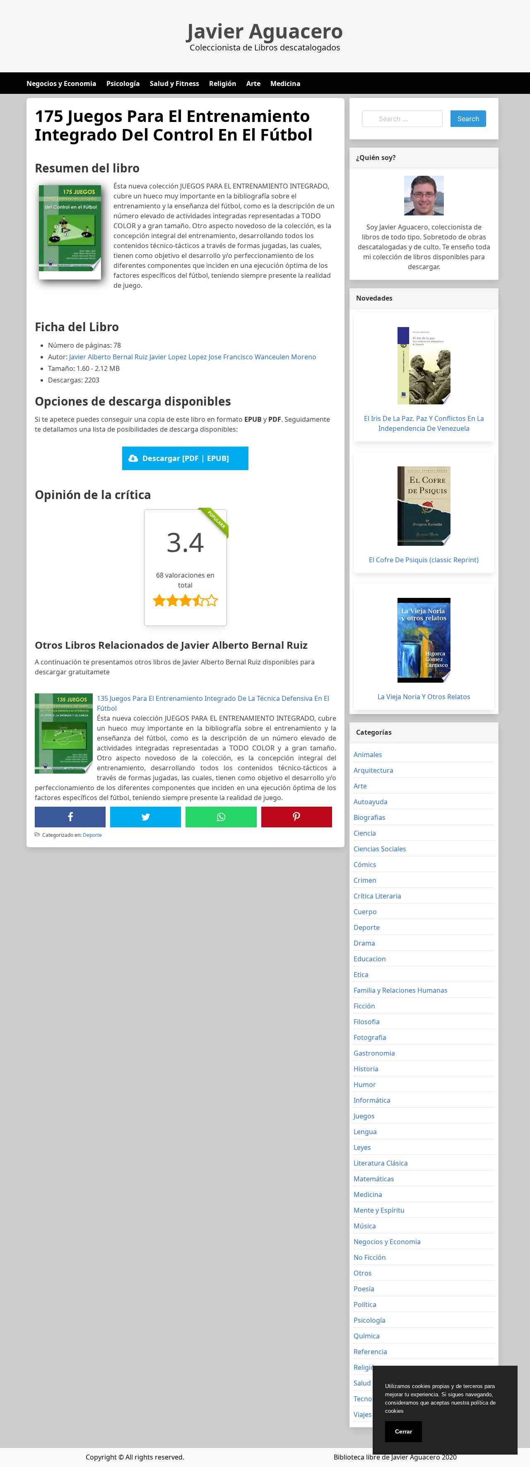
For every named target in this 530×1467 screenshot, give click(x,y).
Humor (365, 1084)
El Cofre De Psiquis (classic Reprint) (424, 559)
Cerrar (403, 1431)
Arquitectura (373, 770)
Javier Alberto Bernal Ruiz (108, 356)
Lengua (365, 1131)
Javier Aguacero (265, 31)
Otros (363, 1273)
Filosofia (367, 1021)
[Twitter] (145, 817)
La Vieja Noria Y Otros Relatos (424, 696)
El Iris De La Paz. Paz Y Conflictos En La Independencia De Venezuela (424, 423)
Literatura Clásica (381, 1163)
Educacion (370, 958)
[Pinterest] (296, 817)
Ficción (364, 1006)
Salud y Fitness (174, 83)
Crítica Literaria (377, 896)
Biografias (369, 817)
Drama (364, 943)
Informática (372, 1100)
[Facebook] (70, 817)
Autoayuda (371, 801)
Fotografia (370, 1037)
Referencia (370, 1351)
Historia (366, 1068)
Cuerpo (365, 911)
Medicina (285, 83)
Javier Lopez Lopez (178, 356)
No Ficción (370, 1257)
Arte (253, 83)
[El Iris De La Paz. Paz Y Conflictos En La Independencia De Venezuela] (424, 365)
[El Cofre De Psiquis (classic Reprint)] (424, 506)
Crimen (365, 880)
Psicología (123, 83)
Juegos (364, 1116)
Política (365, 1304)
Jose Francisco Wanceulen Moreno (262, 356)
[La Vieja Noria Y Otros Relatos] (424, 640)
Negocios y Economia (61, 83)
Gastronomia (374, 1053)
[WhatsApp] (221, 817)
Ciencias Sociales (380, 848)
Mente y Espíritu (379, 1210)
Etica (361, 974)
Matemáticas (374, 1178)
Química (367, 1335)
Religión (222, 83)
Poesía (364, 1288)
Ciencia (365, 833)
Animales (368, 754)
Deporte (92, 835)
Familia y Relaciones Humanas (401, 990)
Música (365, 1225)
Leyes (362, 1147)
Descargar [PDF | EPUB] (185, 458)
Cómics (365, 864)
